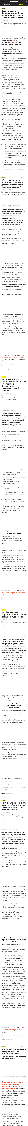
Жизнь (21, 4)
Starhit (12, 42)
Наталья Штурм (5, 366)
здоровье (13, 364)
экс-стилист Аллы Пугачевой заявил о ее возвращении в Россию (12, 780)
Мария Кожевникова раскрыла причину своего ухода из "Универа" (13, 592)
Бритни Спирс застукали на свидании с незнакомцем (12, 1029)
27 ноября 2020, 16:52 (6, 20)
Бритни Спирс (14, 1035)
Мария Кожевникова (7, 599)
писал (13, 161)
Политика (7, 4)
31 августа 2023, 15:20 (6, 189)
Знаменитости (5, 364)
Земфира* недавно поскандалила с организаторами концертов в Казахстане (12, 1084)
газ (16, 787)
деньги (12, 787)
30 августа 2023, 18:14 (6, 812)
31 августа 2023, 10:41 (6, 619)
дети (12, 597)
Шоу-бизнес (19, 364)
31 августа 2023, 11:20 (6, 393)
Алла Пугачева (22, 787)
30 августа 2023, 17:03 (6, 1061)
